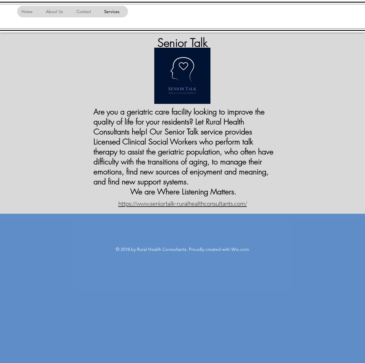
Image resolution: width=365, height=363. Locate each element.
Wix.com (240, 249)
